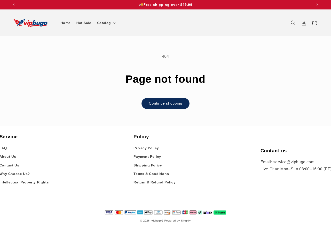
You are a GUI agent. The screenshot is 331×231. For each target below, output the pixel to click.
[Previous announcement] (13, 4)
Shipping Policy (148, 165)
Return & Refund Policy (154, 182)
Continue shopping (165, 103)
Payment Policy (147, 157)
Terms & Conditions (151, 174)
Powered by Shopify (177, 220)
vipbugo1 (157, 220)
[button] (106, 23)
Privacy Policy (146, 148)
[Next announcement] (317, 4)
